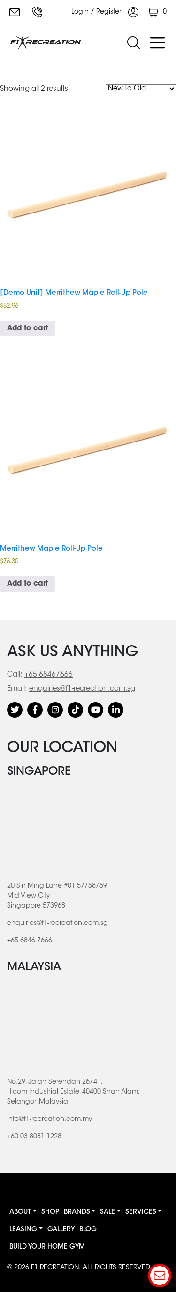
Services (140, 1212)
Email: (17, 689)
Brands (77, 1212)
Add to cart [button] (27, 328)
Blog (88, 1230)
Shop (50, 1212)
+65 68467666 (48, 675)
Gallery (61, 1230)
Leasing (23, 1230)
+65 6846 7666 (38, 12)
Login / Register (97, 12)
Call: (14, 675)
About (20, 1212)
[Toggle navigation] (157, 42)
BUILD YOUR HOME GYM (47, 1247)
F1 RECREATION (55, 1268)
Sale (107, 1212)
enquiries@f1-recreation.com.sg (16, 12)
